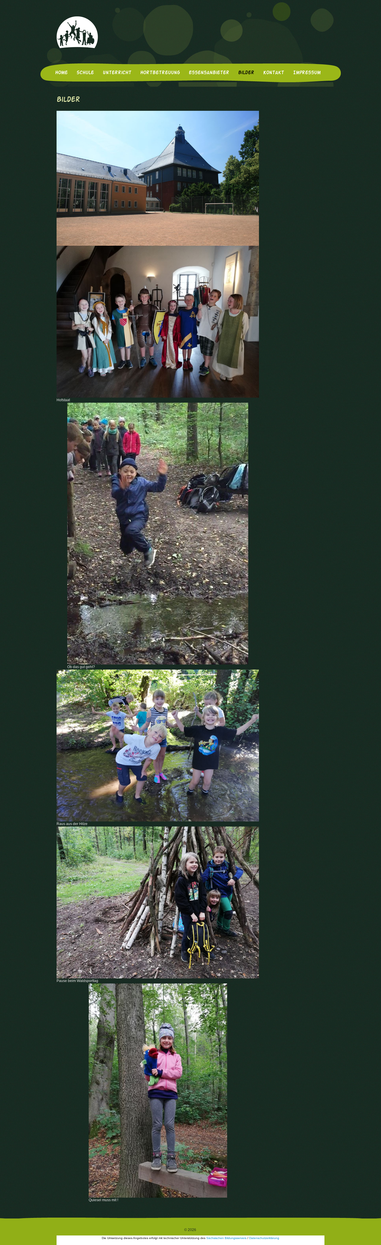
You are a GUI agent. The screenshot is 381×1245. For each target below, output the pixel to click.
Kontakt (273, 73)
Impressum (307, 73)
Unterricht (117, 73)
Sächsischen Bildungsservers (226, 1238)
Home (61, 73)
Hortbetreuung (160, 73)
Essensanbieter (209, 73)
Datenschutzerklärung (264, 1238)
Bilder (246, 73)
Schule (85, 73)
